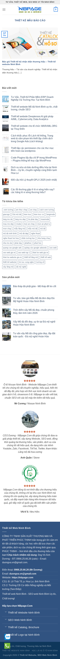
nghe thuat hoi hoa (11, 238)
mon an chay (29, 224)
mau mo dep (8, 224)
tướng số (40, 262)
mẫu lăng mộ (19, 229)
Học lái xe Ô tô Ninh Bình (45, 651)
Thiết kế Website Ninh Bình (16, 651)
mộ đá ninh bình (10, 233)
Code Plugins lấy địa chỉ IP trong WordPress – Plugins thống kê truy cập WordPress (34, 159)
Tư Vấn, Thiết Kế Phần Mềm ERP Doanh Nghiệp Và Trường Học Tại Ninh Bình (32, 98)
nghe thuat (35, 233)
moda (18, 224)
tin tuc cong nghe (26, 262)
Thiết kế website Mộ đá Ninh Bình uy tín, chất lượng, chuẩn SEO (34, 108)
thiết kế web (46, 257)
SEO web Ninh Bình (38, 594)
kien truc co (39, 214)
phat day (18, 243)
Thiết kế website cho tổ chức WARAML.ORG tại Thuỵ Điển (34, 127)
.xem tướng (8, 210)
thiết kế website (9, 262)
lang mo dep (20, 219)
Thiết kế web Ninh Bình (14, 594)
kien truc (27, 214)
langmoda (51, 214)
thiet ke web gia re (40, 252)
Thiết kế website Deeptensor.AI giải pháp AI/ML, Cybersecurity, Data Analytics (32, 117)
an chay (33, 210)
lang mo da (7, 219)
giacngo (6, 214)
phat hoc (38, 243)
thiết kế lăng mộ (31, 257)
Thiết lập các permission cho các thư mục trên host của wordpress (32, 149)
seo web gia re (9, 252)
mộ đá (42, 229)
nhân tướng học (28, 238)
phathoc (28, 243)
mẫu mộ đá (32, 229)
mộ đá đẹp (23, 233)
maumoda (45, 219)
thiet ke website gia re (12, 257)
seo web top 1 (24, 252)
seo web (53, 248)
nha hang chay (44, 238)
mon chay (7, 229)
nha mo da (7, 243)
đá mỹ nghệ (21, 267)
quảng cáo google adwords (35, 248)
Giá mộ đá (16, 214)
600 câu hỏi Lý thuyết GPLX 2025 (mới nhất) (34, 180)
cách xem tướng (47, 210)
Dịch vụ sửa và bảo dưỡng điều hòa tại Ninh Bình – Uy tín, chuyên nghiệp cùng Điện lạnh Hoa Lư (34, 170)
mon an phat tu (43, 224)
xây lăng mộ (8, 267)
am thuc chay (21, 210)
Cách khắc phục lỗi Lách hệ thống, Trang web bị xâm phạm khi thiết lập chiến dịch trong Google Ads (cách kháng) (32, 138)
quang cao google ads (12, 248)
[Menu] (4, 9)
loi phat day (33, 219)
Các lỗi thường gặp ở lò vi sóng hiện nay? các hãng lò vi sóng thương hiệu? (32, 191)
